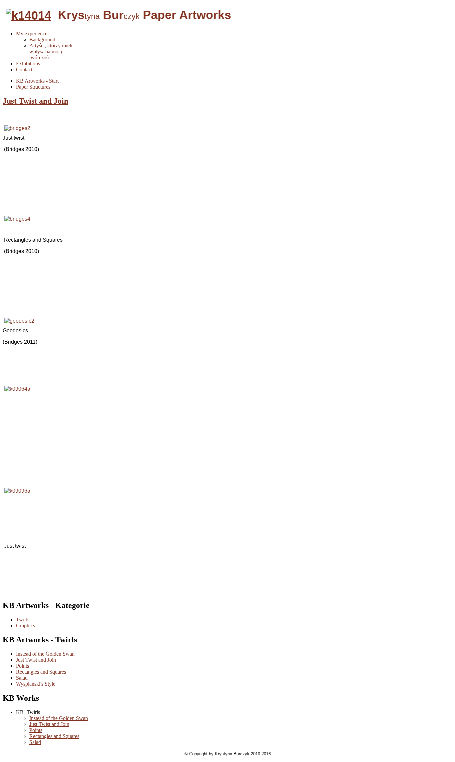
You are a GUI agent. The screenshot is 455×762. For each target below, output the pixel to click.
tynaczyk (141, 16)
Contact (24, 69)
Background (42, 39)
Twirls (22, 619)
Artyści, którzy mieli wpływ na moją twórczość (50, 51)
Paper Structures (33, 87)
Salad (22, 678)
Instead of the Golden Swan (45, 654)
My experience (31, 33)
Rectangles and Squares (41, 672)
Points (22, 666)
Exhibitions (28, 63)
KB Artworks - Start (37, 81)
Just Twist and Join (35, 101)
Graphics (25, 625)
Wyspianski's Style (35, 684)
